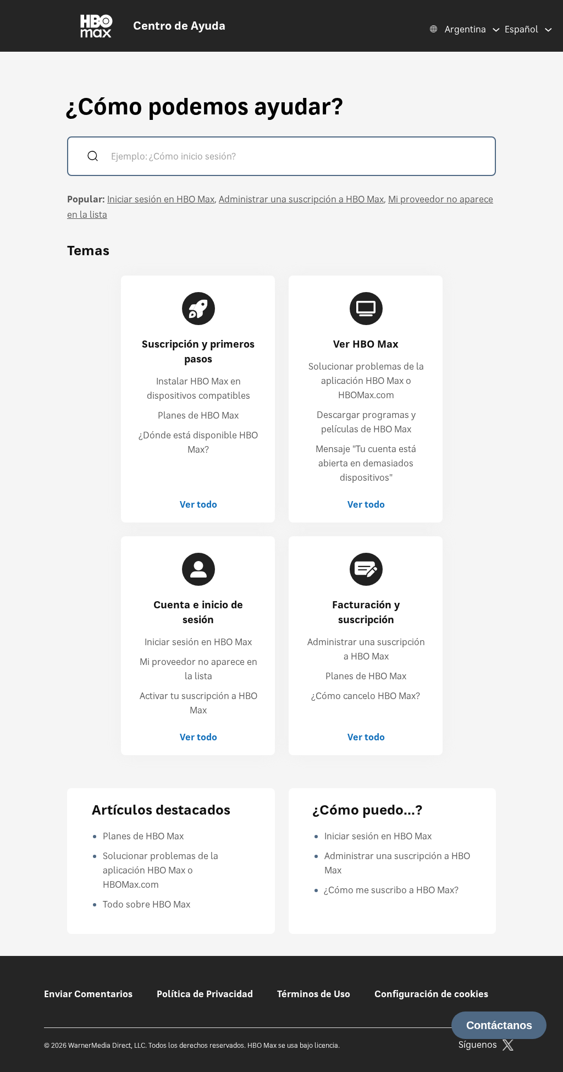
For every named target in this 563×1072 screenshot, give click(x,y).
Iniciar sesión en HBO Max (160, 199)
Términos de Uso (313, 994)
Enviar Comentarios (88, 994)
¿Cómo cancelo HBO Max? (366, 696)
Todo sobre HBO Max (146, 904)
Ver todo (198, 504)
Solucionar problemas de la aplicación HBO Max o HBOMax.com (366, 380)
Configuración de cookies (431, 994)
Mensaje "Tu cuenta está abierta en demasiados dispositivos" (366, 463)
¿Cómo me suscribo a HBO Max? (391, 890)
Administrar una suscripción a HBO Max (301, 199)
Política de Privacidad (205, 994)
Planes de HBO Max (198, 415)
